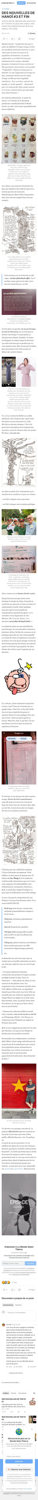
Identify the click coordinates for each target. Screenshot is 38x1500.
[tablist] (12, 1305)
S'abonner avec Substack (20, 1469)
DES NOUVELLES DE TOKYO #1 (14, 1400)
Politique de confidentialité (19, 1483)
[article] (19, 1405)
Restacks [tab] (18, 1305)
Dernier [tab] (13, 1393)
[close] (32, 1429)
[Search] (34, 1393)
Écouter (32, 33)
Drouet (8, 1324)
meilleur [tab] (6, 1393)
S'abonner (21, 3)
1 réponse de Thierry (16, 1373)
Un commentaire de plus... (11, 1382)
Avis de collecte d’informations (17, 1481)
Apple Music (18, 1168)
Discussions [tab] (22, 1393)
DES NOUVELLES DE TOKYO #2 (14, 1418)
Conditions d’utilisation (14, 1476)
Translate (6, 9)
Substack (6, 1493)
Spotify (7, 1168)
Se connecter (31, 3)
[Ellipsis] (35, 1324)
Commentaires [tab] (8, 1305)
